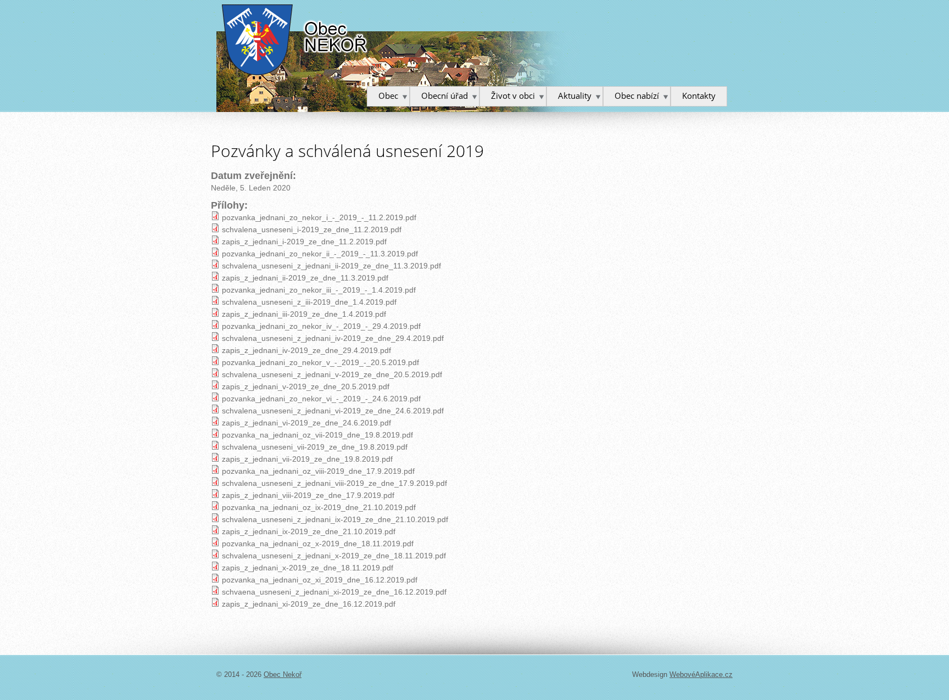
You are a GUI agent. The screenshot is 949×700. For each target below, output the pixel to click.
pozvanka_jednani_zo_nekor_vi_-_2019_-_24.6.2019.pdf (321, 398)
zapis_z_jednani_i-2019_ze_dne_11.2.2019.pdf (304, 241)
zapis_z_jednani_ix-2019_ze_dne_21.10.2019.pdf (308, 531)
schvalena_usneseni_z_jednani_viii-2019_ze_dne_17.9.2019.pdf (334, 483)
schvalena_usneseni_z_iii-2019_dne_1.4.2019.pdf (309, 302)
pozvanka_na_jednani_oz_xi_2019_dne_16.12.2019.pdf (319, 579)
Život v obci (513, 95)
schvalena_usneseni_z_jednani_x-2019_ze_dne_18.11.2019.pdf (334, 555)
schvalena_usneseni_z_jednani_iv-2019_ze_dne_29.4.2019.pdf (333, 338)
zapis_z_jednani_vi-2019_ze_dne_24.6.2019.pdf (306, 422)
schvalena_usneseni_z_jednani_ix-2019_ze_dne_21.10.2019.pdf (335, 519)
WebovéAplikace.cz (701, 674)
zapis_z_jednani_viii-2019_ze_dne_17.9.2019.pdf (308, 495)
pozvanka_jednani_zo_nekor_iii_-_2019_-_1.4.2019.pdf (319, 289)
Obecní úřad (444, 95)
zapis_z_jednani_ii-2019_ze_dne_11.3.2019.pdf (305, 277)
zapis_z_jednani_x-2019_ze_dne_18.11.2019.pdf (307, 567)
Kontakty (699, 95)
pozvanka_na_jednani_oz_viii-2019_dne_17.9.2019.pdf (318, 471)
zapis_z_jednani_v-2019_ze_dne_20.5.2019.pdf (305, 386)
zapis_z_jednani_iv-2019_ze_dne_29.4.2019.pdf (306, 350)
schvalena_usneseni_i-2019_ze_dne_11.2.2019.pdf (311, 229)
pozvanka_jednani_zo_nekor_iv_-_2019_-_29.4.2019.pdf (321, 326)
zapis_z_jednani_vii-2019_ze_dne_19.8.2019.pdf (307, 459)
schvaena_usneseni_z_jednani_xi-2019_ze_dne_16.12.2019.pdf (334, 591)
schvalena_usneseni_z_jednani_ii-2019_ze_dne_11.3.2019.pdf (331, 265)
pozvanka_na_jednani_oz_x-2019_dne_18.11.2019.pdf (318, 543)
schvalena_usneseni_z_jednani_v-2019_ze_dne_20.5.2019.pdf (332, 374)
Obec (388, 95)
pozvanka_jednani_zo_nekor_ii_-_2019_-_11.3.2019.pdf (320, 253)
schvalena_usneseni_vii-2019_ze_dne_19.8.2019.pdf (314, 447)
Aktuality (574, 95)
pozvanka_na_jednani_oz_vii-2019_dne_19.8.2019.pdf (317, 434)
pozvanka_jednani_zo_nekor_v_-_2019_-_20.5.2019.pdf (320, 362)
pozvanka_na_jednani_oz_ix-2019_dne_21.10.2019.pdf (319, 507)
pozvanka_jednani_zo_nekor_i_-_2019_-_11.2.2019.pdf (319, 217)
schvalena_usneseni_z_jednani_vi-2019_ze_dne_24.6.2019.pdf (333, 410)
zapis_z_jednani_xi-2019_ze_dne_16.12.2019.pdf (308, 604)
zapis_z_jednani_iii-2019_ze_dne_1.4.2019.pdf (304, 314)
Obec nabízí (637, 95)
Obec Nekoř (295, 39)
